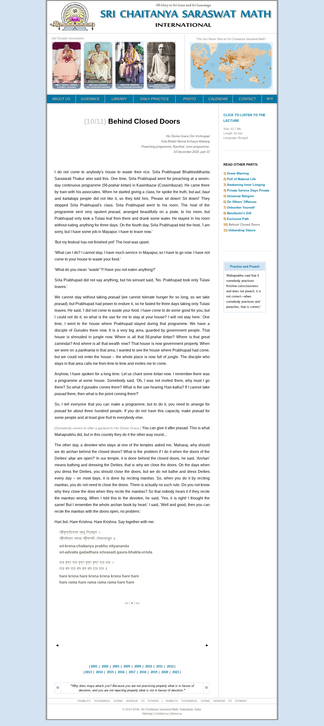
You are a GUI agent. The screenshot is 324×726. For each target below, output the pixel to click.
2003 (116, 666)
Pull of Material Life (241, 179)
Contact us (162, 713)
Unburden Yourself (241, 207)
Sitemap (147, 713)
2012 (170, 666)
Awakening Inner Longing (246, 185)
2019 (154, 672)
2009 (137, 666)
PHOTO (189, 99)
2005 (127, 666)
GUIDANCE (90, 99)
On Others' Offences (241, 202)
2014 (99, 672)
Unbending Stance (241, 230)
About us (176, 713)
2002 (105, 666)
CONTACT (247, 99)
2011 (159, 666)
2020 (165, 672)
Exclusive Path (238, 219)
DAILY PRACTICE (154, 99)
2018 (143, 672)
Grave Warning (238, 173)
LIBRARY (119, 99)
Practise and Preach (244, 266)
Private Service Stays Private (248, 190)
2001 (94, 666)
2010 (148, 666)
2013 (88, 672)
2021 (175, 672)
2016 (121, 672)
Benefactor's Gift (239, 213)
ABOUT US (61, 99)
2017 (132, 672)
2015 (110, 672)
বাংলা (269, 98)
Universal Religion (240, 196)
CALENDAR (218, 99)
